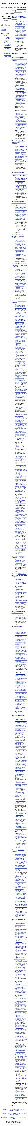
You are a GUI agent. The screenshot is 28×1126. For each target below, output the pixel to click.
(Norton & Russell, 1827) (21, 961)
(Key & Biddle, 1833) (19, 408)
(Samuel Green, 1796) (21, 1027)
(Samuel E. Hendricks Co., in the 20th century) (21, 467)
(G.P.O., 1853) (20, 446)
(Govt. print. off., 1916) (20, 546)
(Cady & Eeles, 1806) (20, 1019)
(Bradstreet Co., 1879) (21, 520)
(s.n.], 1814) (21, 952)
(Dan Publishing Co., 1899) (20, 1044)
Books (3, 1117)
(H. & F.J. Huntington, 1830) (21, 1055)
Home (2, 1113)
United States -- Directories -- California (19, 556)
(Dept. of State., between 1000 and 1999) (21, 591)
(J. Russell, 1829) (21, 1037)
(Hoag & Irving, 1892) (21, 817)
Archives (18, 1117)
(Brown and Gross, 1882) (21, 1095)
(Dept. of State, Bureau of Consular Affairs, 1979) (21, 602)
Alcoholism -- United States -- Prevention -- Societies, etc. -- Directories (19, 174)
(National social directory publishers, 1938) (21, 365)
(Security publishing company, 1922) (21, 728)
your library (4, 29)
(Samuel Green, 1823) (21, 944)
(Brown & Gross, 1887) (20, 969)
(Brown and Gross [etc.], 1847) (21, 1078)
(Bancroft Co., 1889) (20, 836)
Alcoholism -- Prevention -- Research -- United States (18, 236)
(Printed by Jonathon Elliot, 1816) (20, 398)
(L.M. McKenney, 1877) (21, 827)
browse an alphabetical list (15, 11)
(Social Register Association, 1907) (21, 322)
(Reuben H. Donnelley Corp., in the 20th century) (21, 488)
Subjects (12, 1114)
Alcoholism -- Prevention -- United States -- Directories (19, 18)
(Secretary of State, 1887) (20, 925)
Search (7, 1113)
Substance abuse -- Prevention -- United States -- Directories (7, 42)
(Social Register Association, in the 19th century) (21, 391)
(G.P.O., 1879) (21, 379)
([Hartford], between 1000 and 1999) (21, 1066)
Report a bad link (20, 1109)
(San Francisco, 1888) (20, 794)
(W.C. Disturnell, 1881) (21, 648)
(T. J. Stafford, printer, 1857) (21, 989)
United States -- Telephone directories (19, 612)
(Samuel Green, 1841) (20, 1002)
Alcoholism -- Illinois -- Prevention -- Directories (18, 142)
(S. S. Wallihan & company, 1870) (21, 863)
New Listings (13, 1113)
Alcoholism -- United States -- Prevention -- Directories (7, 55)
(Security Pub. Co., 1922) (21, 768)
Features (12, 1117)
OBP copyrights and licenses (14, 1124)
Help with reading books (8, 1109)
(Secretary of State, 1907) (20, 976)
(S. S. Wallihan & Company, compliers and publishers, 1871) (21, 892)
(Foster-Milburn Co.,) (20, 458)
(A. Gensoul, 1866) (21, 751)
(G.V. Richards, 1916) (21, 913)
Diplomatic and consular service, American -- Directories (19, 575)
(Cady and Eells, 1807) (21, 1011)
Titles (24, 1113)
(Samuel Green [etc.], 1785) (20, 934)
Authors (20, 1113)
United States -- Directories (7, 47)
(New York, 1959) (20, 531)
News (7, 1117)
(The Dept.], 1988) (21, 617)
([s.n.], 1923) (20, 743)
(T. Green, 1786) (21, 1085)
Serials (16, 1114)
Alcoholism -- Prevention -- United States (7, 37)
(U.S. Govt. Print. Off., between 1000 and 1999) (21, 581)
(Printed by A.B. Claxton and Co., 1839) (21, 426)
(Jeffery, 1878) (20, 477)
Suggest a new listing (14, 1110)
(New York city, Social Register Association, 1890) (21, 512)
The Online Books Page (14, 3)
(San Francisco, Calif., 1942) (20, 562)
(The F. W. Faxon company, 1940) (20, 307)
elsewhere (3, 30)
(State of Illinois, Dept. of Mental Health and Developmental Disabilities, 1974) (21, 153)
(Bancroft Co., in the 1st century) (21, 842)
